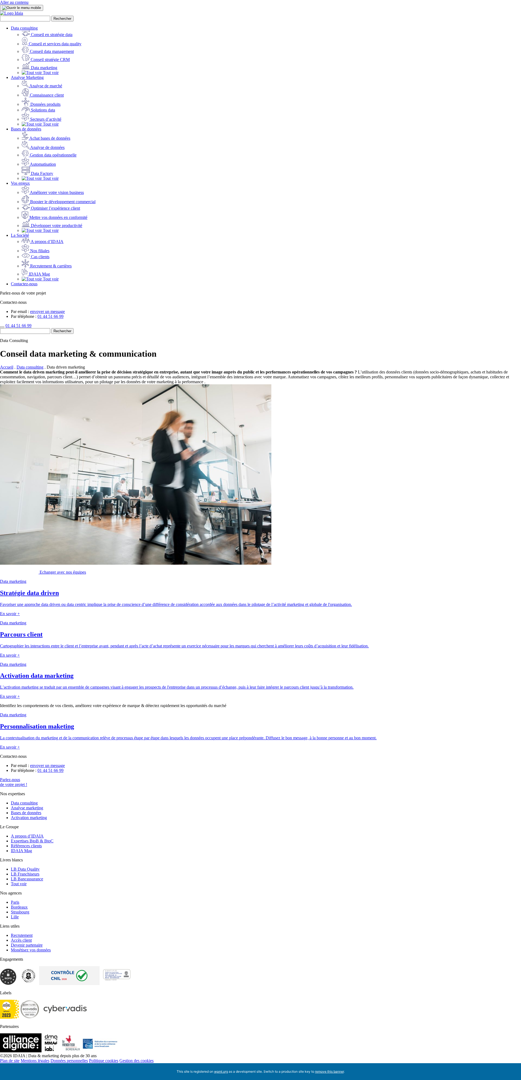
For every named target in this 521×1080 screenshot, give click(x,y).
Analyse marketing (27, 808)
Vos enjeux (20, 183)
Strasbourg (20, 912)
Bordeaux (19, 907)
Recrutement (22, 935)
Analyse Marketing (27, 77)
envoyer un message (47, 311)
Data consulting (24, 28)
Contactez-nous (24, 284)
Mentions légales (35, 1060)
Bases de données (26, 129)
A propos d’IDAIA (27, 836)
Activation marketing (29, 817)
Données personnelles (69, 1060)
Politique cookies (103, 1060)
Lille (15, 917)
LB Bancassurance (27, 879)
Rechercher (62, 19)
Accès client (21, 940)
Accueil (6, 367)
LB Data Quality (25, 869)
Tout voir (19, 883)
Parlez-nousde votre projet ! (13, 782)
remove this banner (329, 1071)
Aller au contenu (14, 2)
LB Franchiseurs (25, 874)
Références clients (26, 845)
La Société (20, 235)
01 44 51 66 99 (50, 316)
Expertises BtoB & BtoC (32, 841)
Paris (15, 902)
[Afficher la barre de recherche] (2, 327)
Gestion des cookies (136, 1060)
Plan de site (10, 1060)
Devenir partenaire (27, 945)
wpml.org (221, 1071)
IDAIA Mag (21, 850)
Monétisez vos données (31, 950)
